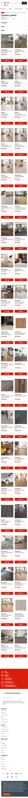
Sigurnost (3, 717)
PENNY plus (11, 12)
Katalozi (2, 752)
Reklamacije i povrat (5, 731)
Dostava (2, 733)
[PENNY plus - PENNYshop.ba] (6, 3)
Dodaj (6, 60)
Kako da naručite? (4, 715)
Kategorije (3, 743)
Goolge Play (3, 766)
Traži (24, 3)
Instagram (3, 764)
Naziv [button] (7, 18)
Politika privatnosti (4, 722)
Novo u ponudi (4, 745)
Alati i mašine (3, 8)
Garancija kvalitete (4, 729)
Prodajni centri (4, 747)
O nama (2, 740)
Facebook (3, 757)
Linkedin (2, 759)
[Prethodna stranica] (1, 662)
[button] (2, 5)
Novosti (2, 750)
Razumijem (6, 794)
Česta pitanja (3, 710)
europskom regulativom (8, 785)
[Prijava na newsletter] (23, 697)
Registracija (3, 712)
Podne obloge (17, 12)
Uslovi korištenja (4, 719)
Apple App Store (4, 768)
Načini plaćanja (4, 736)
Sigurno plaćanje (4, 726)
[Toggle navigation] (2, 2)
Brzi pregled (7, 40)
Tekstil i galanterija (18, 8)
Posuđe (10, 8)
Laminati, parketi (23, 12)
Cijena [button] (13, 18)
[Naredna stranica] (26, 662)
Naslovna (6, 12)
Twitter (2, 761)
